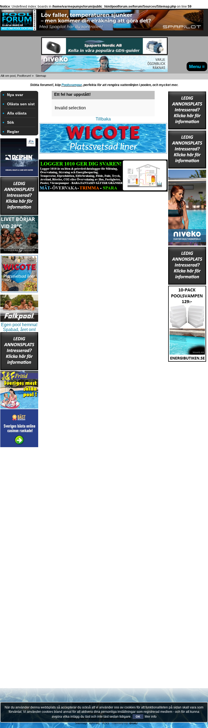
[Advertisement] (19, 530)
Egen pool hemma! (19, 324)
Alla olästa (17, 113)
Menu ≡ (197, 66)
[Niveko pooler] (187, 206)
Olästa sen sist (21, 104)
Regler (13, 131)
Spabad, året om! (19, 329)
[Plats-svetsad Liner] (19, 292)
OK (138, 716)
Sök (10, 122)
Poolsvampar (71, 85)
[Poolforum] (18, 29)
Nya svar (15, 95)
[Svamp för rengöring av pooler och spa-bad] (187, 322)
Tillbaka (103, 119)
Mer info (151, 717)
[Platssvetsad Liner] (103, 153)
